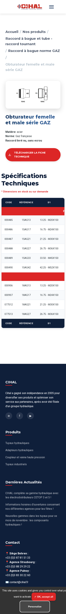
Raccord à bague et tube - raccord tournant (28, 41)
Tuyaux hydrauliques (17, 443)
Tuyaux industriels (16, 464)
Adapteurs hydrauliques (19, 450)
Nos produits (34, 32)
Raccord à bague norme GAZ (34, 51)
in (9, 415)
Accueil (11, 32)
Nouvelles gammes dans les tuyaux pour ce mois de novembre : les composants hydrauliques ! (31, 520)
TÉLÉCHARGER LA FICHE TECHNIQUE (30, 154)
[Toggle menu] (51, 7)
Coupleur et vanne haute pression (25, 457)
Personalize (34, 606)
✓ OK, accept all (43, 596)
